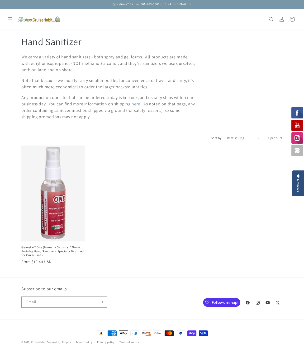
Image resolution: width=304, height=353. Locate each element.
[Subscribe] (101, 302)
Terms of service (129, 342)
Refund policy (84, 342)
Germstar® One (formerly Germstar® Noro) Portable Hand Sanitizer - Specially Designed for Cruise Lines (52, 251)
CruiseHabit (38, 342)
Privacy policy (106, 342)
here (136, 104)
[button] (10, 19)
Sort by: (216, 138)
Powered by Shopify (59, 342)
